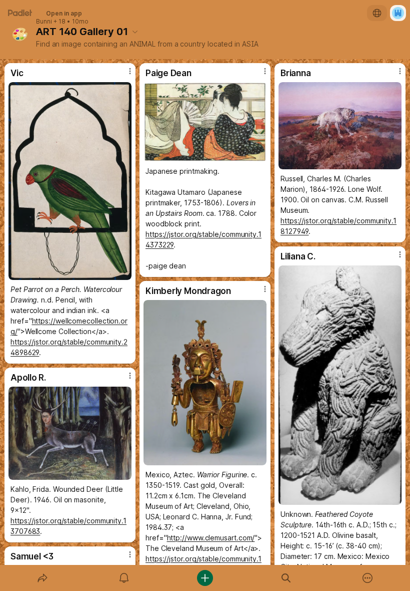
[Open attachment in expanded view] (70, 181)
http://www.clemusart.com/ (211, 537)
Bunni (44, 21)
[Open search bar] (286, 578)
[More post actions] (124, 75)
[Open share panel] (42, 578)
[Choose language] (377, 13)
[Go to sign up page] (398, 13)
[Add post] (205, 578)
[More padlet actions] (368, 578)
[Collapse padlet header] (135, 32)
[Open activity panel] (124, 578)
